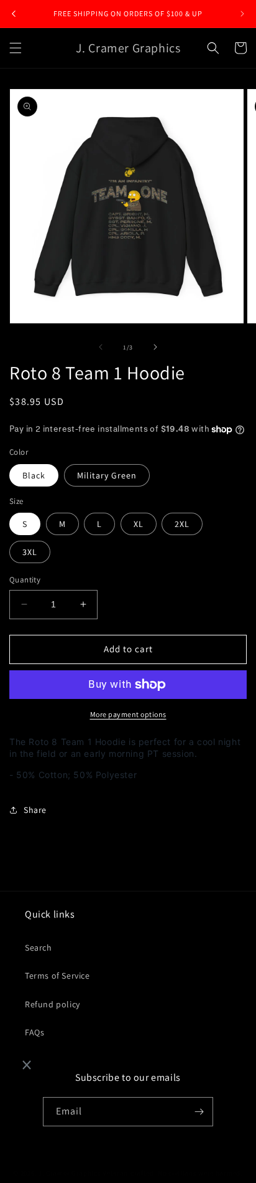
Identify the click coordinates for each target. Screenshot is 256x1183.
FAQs (34, 1032)
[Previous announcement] (13, 13)
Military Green (107, 475)
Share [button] (35, 809)
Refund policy (52, 1004)
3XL (29, 552)
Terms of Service (57, 975)
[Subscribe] (199, 1111)
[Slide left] (100, 347)
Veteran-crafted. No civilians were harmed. (172, 1173)
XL (139, 524)
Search (38, 947)
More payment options (128, 714)
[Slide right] (155, 347)
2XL (182, 524)
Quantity (24, 579)
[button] (15, 48)
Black (33, 475)
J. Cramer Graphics (70, 1173)
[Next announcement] (242, 13)
